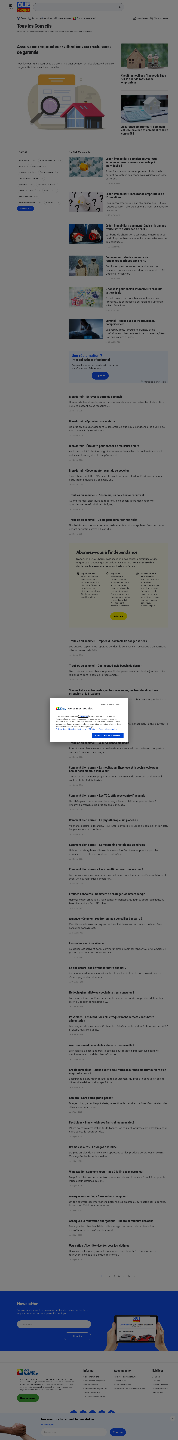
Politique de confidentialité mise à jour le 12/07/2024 (75, 729)
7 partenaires (83, 716)
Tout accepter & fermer (107, 735)
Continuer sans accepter (110, 704)
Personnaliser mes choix (108, 729)
